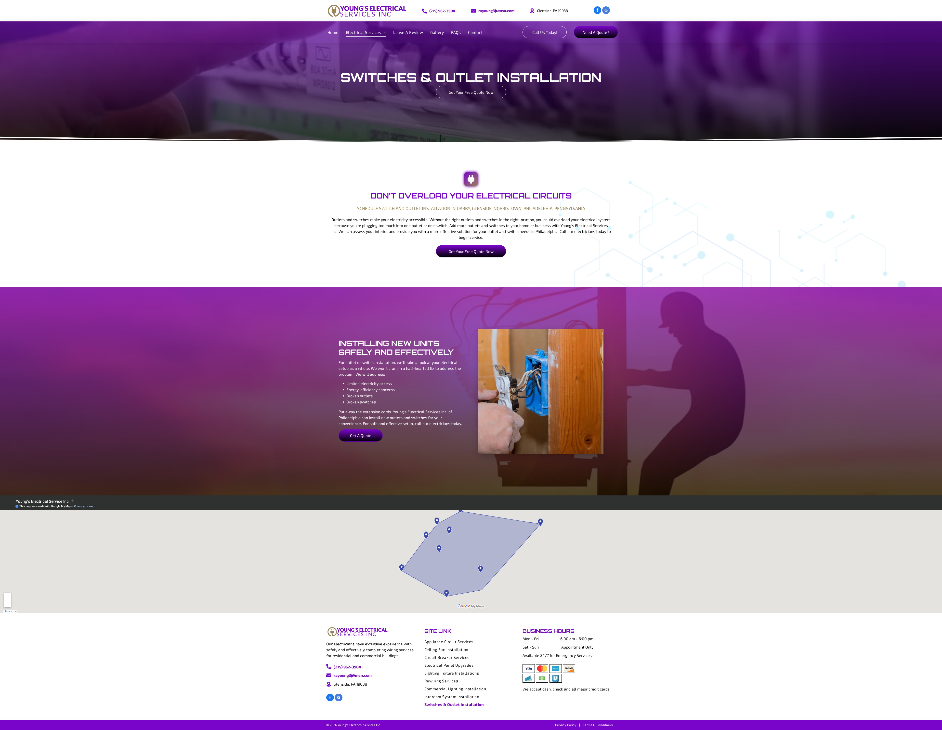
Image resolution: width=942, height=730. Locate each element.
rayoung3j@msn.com (496, 10)
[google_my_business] (606, 10)
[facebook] (597, 10)
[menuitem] (333, 32)
